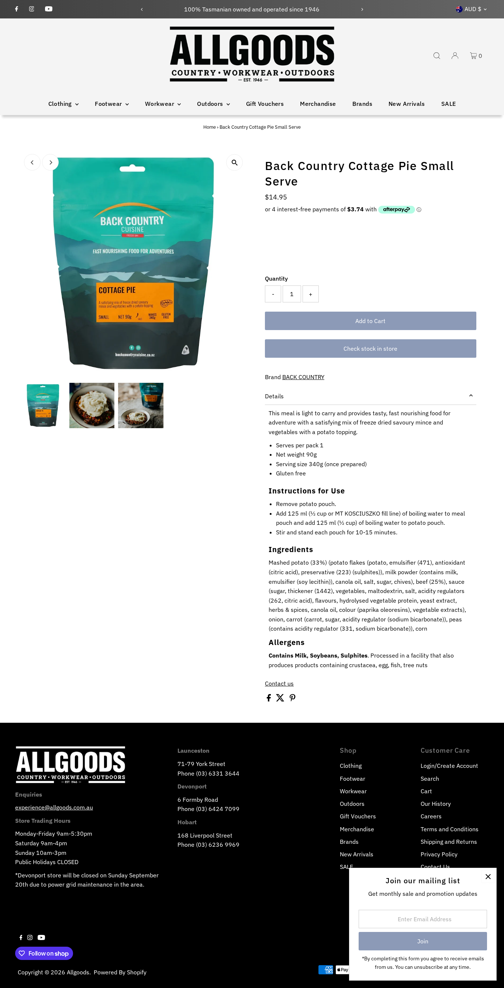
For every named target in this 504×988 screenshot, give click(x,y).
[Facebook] (16, 9)
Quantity (276, 278)
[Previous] (142, 9)
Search (430, 778)
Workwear (160, 103)
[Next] (361, 9)
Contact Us (435, 866)
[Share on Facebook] (269, 699)
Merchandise (318, 103)
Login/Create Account (449, 765)
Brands (362, 103)
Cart (426, 791)
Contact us (279, 683)
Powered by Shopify (120, 972)
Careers (431, 816)
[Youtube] (48, 9)
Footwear (109, 103)
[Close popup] (487, 876)
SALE (448, 103)
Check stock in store (370, 348)
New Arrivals (407, 103)
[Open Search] (437, 55)
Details (274, 396)
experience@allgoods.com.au (54, 807)
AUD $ (473, 9)
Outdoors (211, 103)
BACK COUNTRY (303, 377)
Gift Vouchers (265, 103)
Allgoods (78, 972)
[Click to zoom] (234, 162)
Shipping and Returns (449, 841)
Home (209, 127)
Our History (436, 803)
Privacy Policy (439, 854)
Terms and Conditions (450, 829)
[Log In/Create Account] (455, 55)
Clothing (61, 103)
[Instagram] (31, 9)
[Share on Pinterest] (293, 699)
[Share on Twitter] (281, 699)
